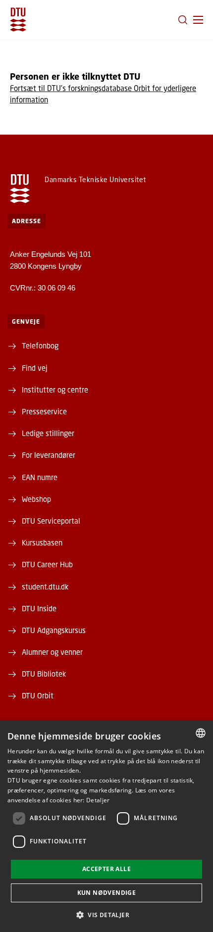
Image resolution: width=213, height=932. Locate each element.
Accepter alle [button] (106, 869)
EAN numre (39, 477)
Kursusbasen (42, 542)
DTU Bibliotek (44, 673)
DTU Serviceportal (51, 520)
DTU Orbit (37, 695)
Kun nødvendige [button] (106, 892)
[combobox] (201, 733)
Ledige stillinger (48, 433)
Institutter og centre (55, 389)
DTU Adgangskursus (54, 630)
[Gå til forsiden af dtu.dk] (18, 19)
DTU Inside (39, 608)
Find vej (35, 367)
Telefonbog (40, 345)
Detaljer (97, 800)
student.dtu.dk (45, 586)
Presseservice (44, 411)
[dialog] (106, 826)
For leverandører (48, 454)
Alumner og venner (52, 651)
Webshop (36, 498)
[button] (198, 20)
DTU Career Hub (47, 564)
